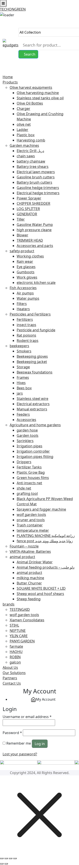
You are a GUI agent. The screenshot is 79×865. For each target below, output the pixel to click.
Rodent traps (27, 340)
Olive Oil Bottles (30, 103)
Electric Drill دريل (30, 150)
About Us (10, 667)
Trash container (30, 525)
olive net (24, 124)
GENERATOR (27, 214)
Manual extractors (32, 409)
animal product (22, 556)
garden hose (27, 430)
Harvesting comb (31, 140)
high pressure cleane (34, 229)
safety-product (22, 250)
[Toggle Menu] (3, 3)
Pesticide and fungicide (36, 330)
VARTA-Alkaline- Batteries (30, 551)
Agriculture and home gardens (35, 425)
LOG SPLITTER (28, 208)
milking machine (30, 577)
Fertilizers (25, 319)
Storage (23, 366)
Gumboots (25, 272)
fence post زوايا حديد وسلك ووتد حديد (45, 541)
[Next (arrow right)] (6, 863)
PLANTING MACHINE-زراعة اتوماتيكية (46, 535)
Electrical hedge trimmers (38, 192)
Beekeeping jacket (32, 361)
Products (10, 82)
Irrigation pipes (29, 446)
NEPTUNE (18, 630)
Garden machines (24, 145)
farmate (16, 646)
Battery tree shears (32, 166)
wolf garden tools (31, 514)
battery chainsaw (31, 161)
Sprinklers (25, 440)
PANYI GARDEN (22, 641)
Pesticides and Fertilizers (30, 314)
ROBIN (15, 657)
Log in (40, 743)
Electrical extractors (33, 403)
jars (20, 393)
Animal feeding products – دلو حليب (45, 567)
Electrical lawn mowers (36, 171)
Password (12, 732)
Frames (23, 377)
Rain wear (25, 261)
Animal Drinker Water (35, 562)
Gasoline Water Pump (35, 224)
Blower (22, 235)
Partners (10, 678)
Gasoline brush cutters (36, 177)
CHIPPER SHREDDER (33, 203)
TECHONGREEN (13, 9)
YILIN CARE (19, 635)
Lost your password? (20, 754)
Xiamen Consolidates (27, 620)
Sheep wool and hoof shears (40, 593)
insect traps (26, 324)
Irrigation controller (33, 451)
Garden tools (27, 435)
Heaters (23, 308)
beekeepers (19, 345)
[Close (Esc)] (15, 858)
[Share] (10, 858)
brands (8, 604)
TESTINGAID (20, 609)
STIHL (14, 625)
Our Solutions (14, 672)
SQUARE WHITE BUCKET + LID (41, 588)
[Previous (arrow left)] (2, 863)
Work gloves (27, 277)
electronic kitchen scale (36, 282)
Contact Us (12, 683)
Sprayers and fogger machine (41, 509)
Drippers (24, 461)
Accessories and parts (35, 245)
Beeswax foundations (34, 372)
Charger (23, 108)
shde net (24, 488)
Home (8, 76)
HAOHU (16, 651)
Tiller (21, 219)
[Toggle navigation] (4, 72)
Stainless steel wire (32, 398)
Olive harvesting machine (38, 92)
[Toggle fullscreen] (6, 858)
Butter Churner (29, 583)
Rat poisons (26, 335)
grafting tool (27, 493)
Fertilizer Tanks (29, 467)
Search (29, 54)
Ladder (22, 129)
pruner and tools (31, 519)
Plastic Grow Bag (31, 472)
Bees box (24, 388)
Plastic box (25, 134)
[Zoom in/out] (2, 858)
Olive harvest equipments (31, 87)
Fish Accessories (23, 287)
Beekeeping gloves (32, 356)
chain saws (26, 156)
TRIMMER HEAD (30, 240)
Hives (21, 382)
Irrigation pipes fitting (35, 456)
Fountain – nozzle (24, 546)
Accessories (26, 419)
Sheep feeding (29, 599)
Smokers (24, 351)
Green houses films (33, 477)
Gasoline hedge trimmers (38, 187)
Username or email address (27, 716)
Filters (22, 303)
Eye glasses (26, 266)
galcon (15, 662)
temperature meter (33, 530)
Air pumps (25, 293)
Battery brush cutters (34, 182)
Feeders (23, 414)
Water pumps (28, 298)
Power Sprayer (29, 198)
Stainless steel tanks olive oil (40, 98)
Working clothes (30, 256)
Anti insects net (29, 483)
